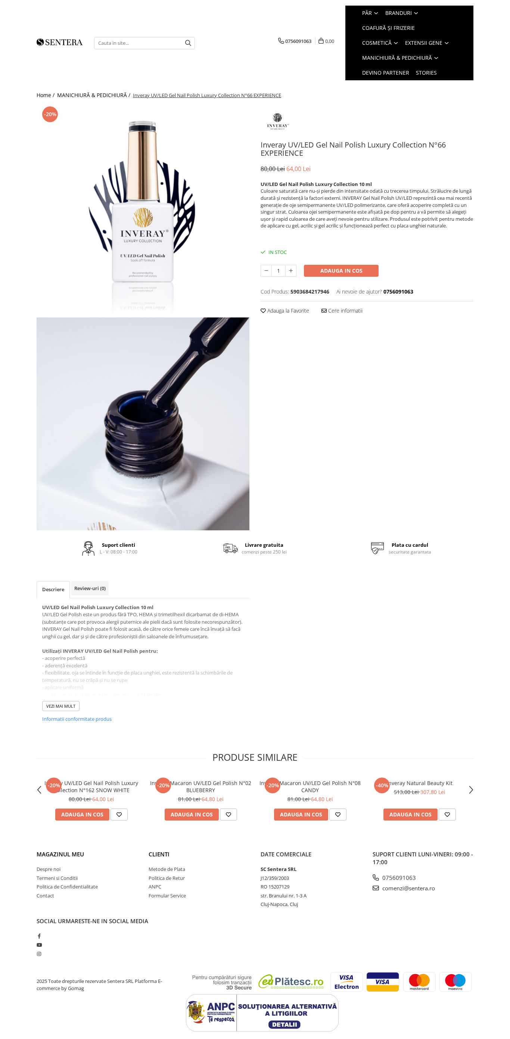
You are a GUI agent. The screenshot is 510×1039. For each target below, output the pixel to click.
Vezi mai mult (60, 706)
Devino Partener (385, 72)
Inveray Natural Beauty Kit (420, 783)
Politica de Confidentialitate (67, 886)
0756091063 (398, 877)
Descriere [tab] (53, 589)
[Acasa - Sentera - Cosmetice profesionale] (60, 43)
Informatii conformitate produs (77, 719)
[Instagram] (39, 953)
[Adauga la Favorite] (119, 815)
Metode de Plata (167, 869)
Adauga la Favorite (287, 310)
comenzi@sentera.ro (408, 888)
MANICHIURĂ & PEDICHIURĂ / (94, 95)
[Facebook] (39, 936)
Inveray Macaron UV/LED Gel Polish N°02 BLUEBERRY (200, 786)
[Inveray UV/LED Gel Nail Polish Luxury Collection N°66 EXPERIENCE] (143, 211)
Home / (46, 95)
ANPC (155, 886)
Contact (45, 895)
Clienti (159, 854)
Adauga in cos (341, 270)
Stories (426, 72)
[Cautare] (188, 43)
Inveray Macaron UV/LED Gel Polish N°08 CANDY (310, 786)
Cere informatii (345, 310)
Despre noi (48, 869)
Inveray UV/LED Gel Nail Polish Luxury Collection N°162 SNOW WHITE (91, 786)
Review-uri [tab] (90, 588)
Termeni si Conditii (57, 878)
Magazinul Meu (60, 854)
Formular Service (167, 895)
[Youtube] (39, 945)
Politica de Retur (167, 878)
